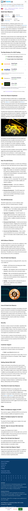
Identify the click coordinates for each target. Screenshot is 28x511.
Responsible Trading (5, 471)
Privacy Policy (4, 463)
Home (6, 8)
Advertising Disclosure (6, 472)
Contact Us (3, 465)
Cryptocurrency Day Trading (13, 8)
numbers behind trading (19, 5)
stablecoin (7, 102)
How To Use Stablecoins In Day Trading (14, 9)
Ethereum (22, 102)
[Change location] (2, 9)
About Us (3, 466)
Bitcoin (5, 395)
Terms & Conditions (5, 461)
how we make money (7, 5)
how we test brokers (9, 91)
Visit (20, 509)
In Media (3, 468)
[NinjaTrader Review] (15, 509)
